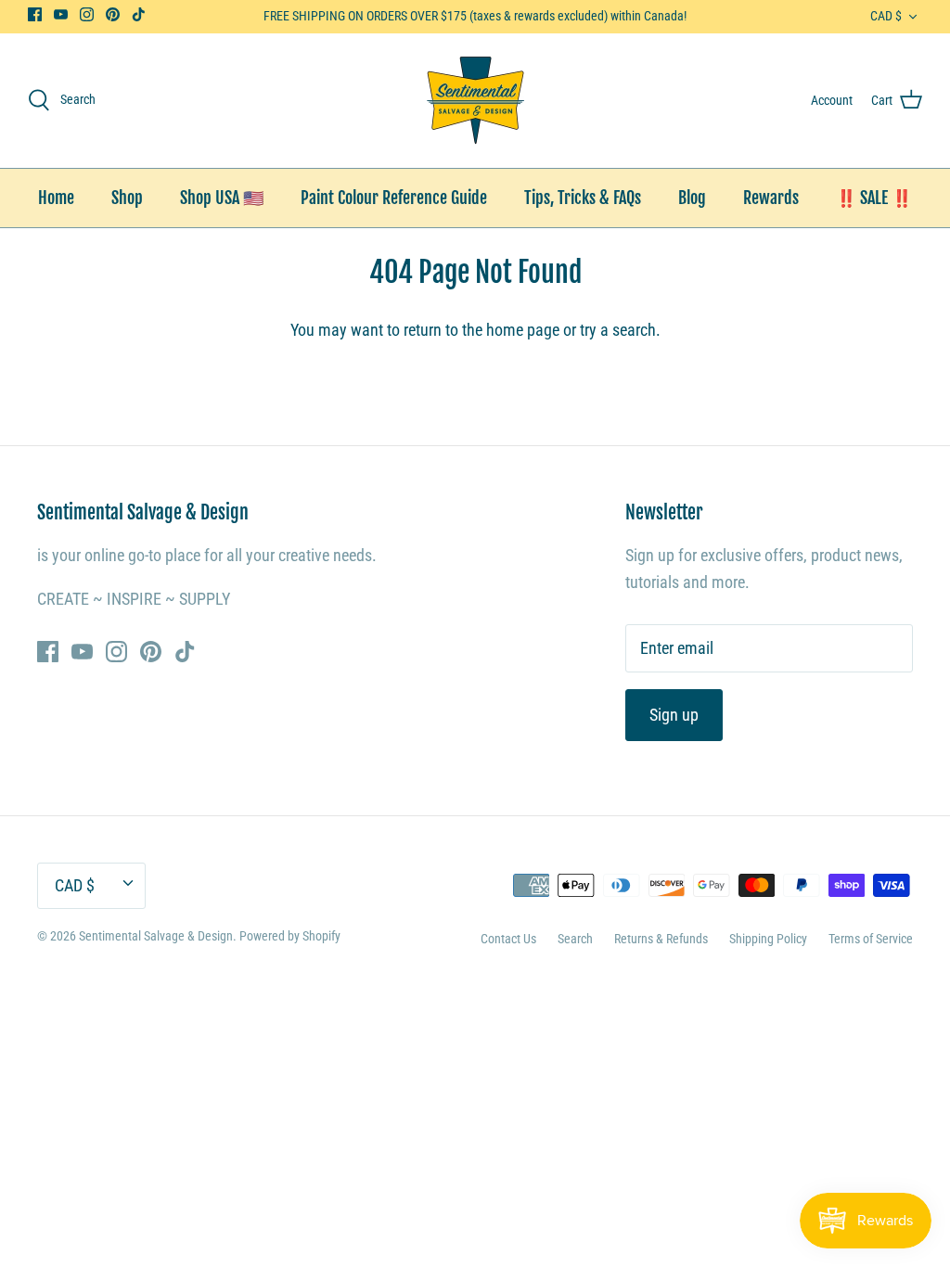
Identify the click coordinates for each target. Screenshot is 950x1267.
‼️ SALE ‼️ (874, 197)
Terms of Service (870, 938)
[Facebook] (35, 14)
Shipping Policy (768, 938)
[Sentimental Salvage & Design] (475, 100)
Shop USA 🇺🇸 (221, 197)
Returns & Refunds (661, 938)
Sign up (674, 714)
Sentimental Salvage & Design (156, 935)
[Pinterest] (113, 14)
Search (575, 938)
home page (522, 329)
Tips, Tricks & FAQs (582, 197)
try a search (618, 329)
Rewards (771, 197)
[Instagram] (87, 14)
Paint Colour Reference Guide (394, 197)
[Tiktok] (139, 14)
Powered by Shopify (289, 935)
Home (56, 197)
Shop (127, 197)
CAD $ (886, 15)
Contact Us (508, 938)
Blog (692, 197)
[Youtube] (61, 14)
